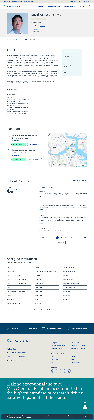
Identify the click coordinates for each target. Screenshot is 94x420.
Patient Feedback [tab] (23, 39)
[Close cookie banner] (85, 416)
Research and (16, 353)
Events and (57, 348)
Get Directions (15, 140)
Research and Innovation (17, 1)
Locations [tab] (14, 39)
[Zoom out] (50, 136)
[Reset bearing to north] (50, 138)
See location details (34, 144)
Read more (42, 209)
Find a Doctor (82, 6)
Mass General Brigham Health (20, 360)
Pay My (54, 343)
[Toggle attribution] (86, 165)
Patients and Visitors (69, 6)
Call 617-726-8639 (19, 144)
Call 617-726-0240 (19, 159)
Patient (11, 349)
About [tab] (8, 39)
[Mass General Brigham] (12, 6)
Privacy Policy (27, 417)
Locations (35, 29)
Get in (75, 343)
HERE (84, 165)
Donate (80, 1)
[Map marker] (68, 149)
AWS (81, 165)
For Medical (79, 348)
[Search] (89, 6)
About (53, 356)
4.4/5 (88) (42, 26)
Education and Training (28, 1)
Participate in (78, 345)
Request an (58, 345)
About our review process (79, 180)
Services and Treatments (53, 6)
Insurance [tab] (32, 39)
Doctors (5, 11)
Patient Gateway (72, 1)
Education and (16, 356)
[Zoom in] (50, 134)
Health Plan (6, 1)
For (75, 362)
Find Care (40, 6)
